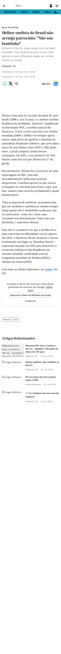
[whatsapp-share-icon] (4, 85)
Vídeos (47, 11)
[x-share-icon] (10, 85)
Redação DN (9, 66)
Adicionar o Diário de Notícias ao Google (30, 295)
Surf (16, 319)
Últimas (24, 11)
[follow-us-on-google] (55, 83)
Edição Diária (10, 11)
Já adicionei (30, 300)
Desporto (7, 319)
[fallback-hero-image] (13, 350)
